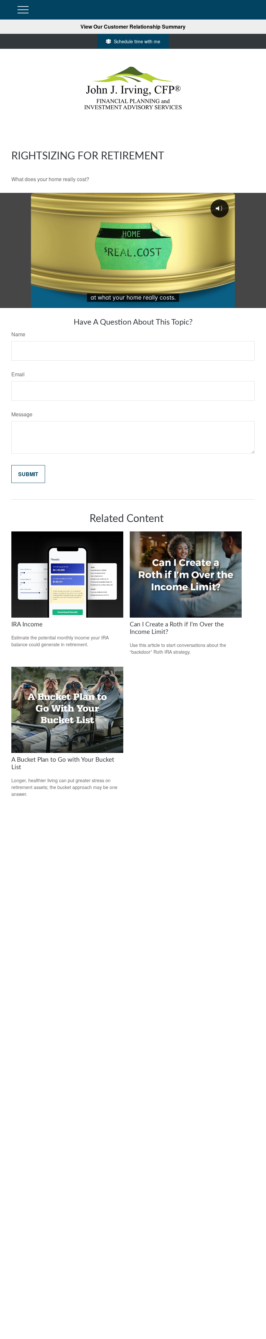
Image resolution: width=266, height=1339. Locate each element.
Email (18, 374)
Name (18, 334)
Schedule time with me (137, 41)
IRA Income (26, 625)
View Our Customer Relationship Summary (133, 26)
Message (21, 414)
